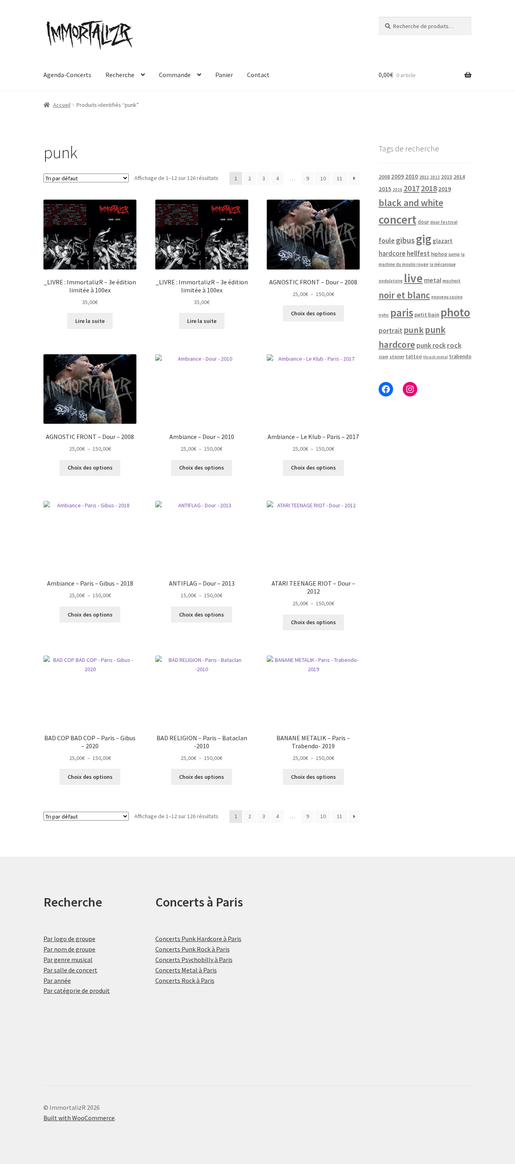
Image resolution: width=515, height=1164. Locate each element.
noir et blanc (404, 295)
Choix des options (313, 313)
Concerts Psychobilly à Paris (194, 960)
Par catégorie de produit (76, 990)
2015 (385, 189)
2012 (435, 177)
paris (401, 312)
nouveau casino (447, 297)
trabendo (460, 356)
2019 (444, 189)
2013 (446, 177)
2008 (384, 176)
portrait (390, 330)
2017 (412, 188)
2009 (397, 176)
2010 (411, 176)
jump (454, 254)
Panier (224, 75)
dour (423, 222)
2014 (459, 176)
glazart (443, 241)
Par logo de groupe (69, 939)
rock (454, 345)
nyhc (384, 315)
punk (414, 329)
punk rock (431, 345)
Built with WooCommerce (79, 1118)
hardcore (392, 253)
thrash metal (435, 356)
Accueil (61, 104)
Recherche (119, 75)
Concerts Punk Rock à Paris (192, 949)
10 (323, 178)
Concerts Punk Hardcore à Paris (198, 939)
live (413, 278)
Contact (258, 75)
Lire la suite (90, 321)
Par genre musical (68, 960)
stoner (396, 356)
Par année (57, 980)
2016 (397, 189)
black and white (411, 202)
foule (387, 240)
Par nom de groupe (69, 949)
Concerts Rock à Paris (184, 980)
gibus (405, 240)
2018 (429, 188)
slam (383, 356)
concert (397, 219)
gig (423, 238)
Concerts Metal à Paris (186, 970)
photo (455, 312)
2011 (424, 177)
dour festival (443, 222)
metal (432, 280)
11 (339, 178)
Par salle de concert (70, 970)
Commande (175, 75)
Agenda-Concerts (67, 75)
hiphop (439, 254)
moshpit (452, 281)
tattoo (414, 356)
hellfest (418, 253)
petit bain (426, 314)
